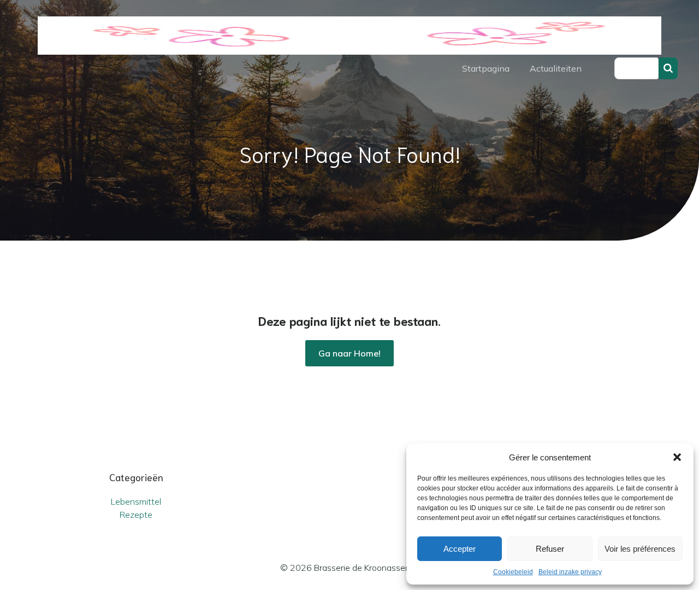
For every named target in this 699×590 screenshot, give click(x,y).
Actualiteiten (556, 68)
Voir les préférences (640, 548)
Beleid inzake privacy (570, 572)
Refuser (550, 548)
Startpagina (486, 68)
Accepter (459, 548)
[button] (677, 457)
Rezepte (136, 514)
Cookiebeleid (513, 572)
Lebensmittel (136, 501)
